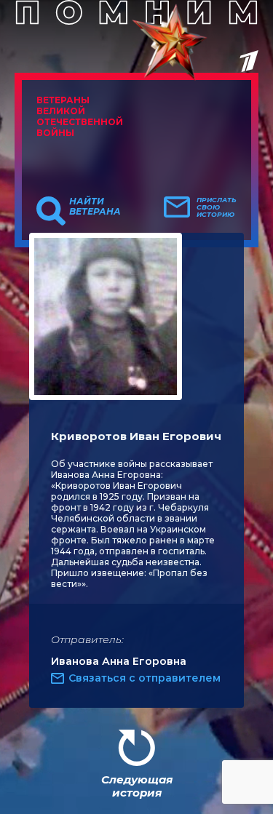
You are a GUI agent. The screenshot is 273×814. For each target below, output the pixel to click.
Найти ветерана (95, 206)
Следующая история (137, 786)
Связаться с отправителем (144, 678)
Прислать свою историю (217, 207)
